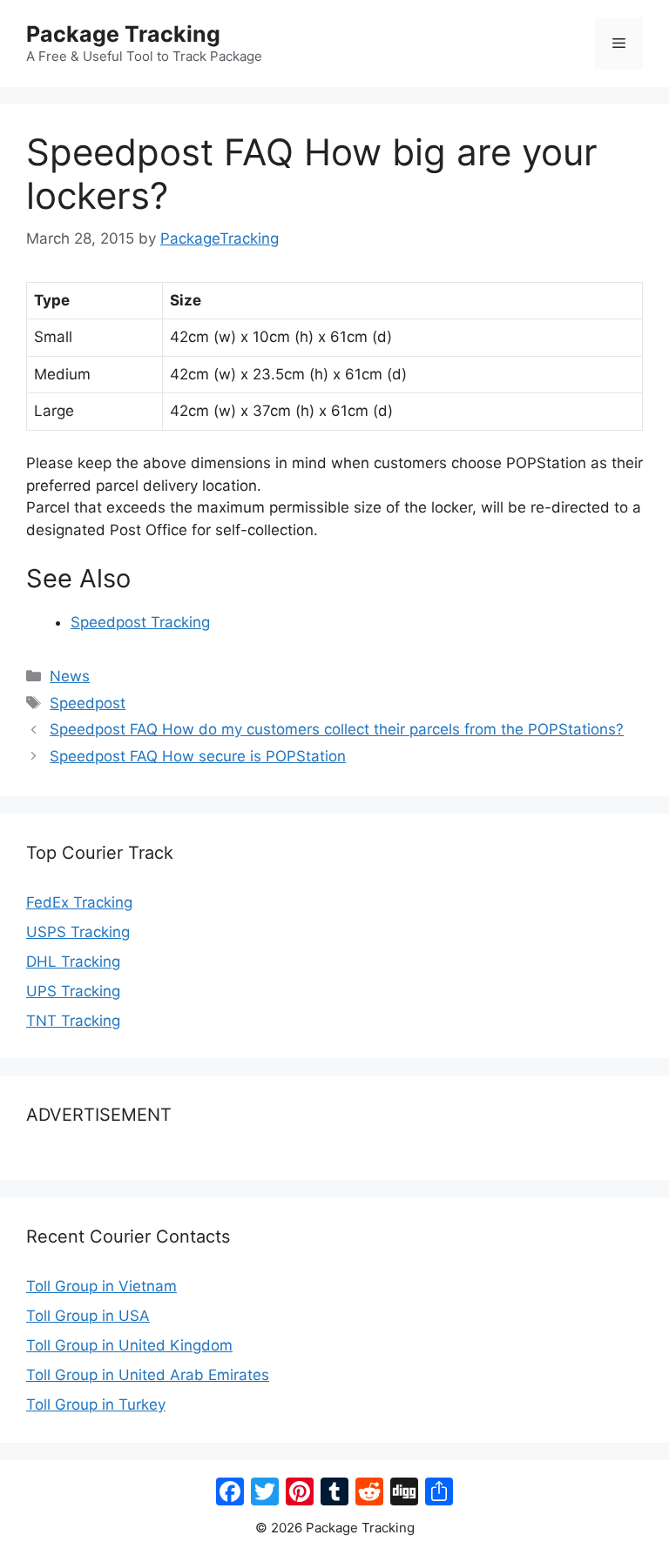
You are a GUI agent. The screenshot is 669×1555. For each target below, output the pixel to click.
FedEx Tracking (79, 902)
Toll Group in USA (88, 1315)
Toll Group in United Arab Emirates (147, 1375)
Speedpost (87, 703)
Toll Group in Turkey (96, 1404)
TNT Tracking (73, 1020)
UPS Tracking (73, 991)
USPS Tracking (78, 932)
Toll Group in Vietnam (101, 1286)
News (70, 676)
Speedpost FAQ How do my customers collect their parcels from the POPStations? (337, 729)
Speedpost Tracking (140, 622)
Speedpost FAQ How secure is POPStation (198, 756)
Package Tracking (123, 34)
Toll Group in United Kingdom (129, 1345)
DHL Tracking (73, 961)
